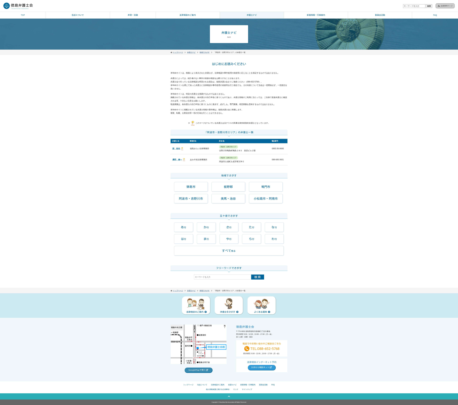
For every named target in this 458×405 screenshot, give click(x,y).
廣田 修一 (177, 159)
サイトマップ (247, 389)
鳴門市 (265, 187)
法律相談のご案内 (188, 15)
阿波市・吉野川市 (191, 198)
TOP (23, 15)
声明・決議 (133, 15)
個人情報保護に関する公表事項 (217, 389)
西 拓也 (176, 149)
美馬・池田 (228, 198)
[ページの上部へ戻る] (229, 396)
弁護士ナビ (252, 15)
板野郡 (228, 187)
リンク (235, 389)
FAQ (435, 15)
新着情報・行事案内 (316, 15)
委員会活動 (380, 15)
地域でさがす (205, 52)
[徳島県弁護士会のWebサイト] (18, 6)
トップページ (188, 385)
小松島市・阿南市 (266, 198)
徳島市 (190, 187)
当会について (78, 15)
